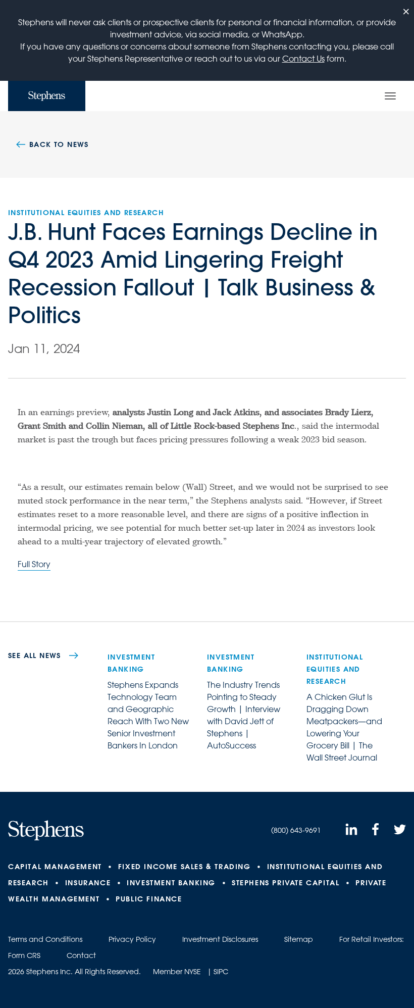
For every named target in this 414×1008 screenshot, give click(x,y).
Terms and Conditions (45, 939)
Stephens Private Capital (285, 882)
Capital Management (55, 866)
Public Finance (149, 898)
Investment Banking (171, 882)
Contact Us (303, 59)
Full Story (34, 564)
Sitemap (298, 939)
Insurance (88, 882)
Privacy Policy (132, 939)
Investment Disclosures (220, 939)
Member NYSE (177, 971)
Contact (81, 955)
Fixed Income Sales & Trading (184, 866)
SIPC (221, 971)
